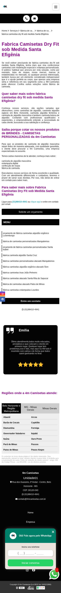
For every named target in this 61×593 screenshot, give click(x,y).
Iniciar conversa (30, 562)
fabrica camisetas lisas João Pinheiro (20, 272)
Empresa (30, 522)
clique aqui (36, 202)
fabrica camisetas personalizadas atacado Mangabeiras (28, 261)
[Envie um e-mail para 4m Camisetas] (34, 18)
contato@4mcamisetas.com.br (31, 499)
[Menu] (55, 7)
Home (30, 512)
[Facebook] (33, 570)
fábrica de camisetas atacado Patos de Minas (24, 284)
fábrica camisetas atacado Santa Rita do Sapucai (25, 278)
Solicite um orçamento (31, 211)
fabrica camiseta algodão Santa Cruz (20, 255)
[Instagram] (27, 570)
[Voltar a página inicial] (5, 6)
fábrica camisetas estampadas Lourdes (21, 290)
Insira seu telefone (30, 547)
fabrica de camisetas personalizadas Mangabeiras (26, 241)
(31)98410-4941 (20, 202)
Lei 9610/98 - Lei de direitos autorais (31, 462)
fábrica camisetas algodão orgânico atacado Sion (25, 267)
